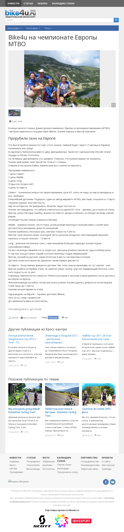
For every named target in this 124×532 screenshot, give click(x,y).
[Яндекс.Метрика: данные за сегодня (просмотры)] (18, 481)
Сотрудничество (90, 461)
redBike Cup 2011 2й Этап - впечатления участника (97, 337)
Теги (47, 28)
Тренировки (16, 472)
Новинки (14, 461)
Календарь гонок (63, 3)
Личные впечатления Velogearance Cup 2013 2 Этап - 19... (22, 339)
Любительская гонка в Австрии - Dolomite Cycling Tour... (60, 412)
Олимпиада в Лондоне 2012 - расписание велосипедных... (61, 339)
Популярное (33, 461)
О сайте (106, 461)
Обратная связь (89, 468)
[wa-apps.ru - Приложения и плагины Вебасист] (61, 520)
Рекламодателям (90, 465)
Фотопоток (48, 468)
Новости (13, 3)
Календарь (14, 28)
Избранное (48, 461)
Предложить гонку (67, 472)
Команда (53, 317)
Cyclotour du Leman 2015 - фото (97, 410)
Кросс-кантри (30, 317)
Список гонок (64, 464)
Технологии (32, 465)
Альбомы (47, 465)
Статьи (28, 3)
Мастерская (108, 465)
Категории (32, 28)
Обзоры (42, 3)
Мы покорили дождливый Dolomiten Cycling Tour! (24, 410)
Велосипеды (33, 468)
